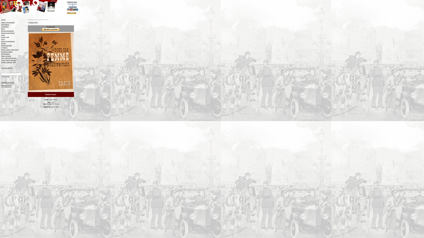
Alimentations (5, 24)
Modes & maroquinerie (8, 41)
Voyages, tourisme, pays (8, 62)
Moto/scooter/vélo (6, 45)
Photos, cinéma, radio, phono (10, 50)
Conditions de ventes (7, 82)
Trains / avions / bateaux (8, 60)
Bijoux (3, 29)
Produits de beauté (6, 52)
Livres (3, 39)
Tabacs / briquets (6, 56)
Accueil (3, 19)
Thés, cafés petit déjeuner (9, 58)
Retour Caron (33, 22)
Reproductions (5, 54)
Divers (3, 35)
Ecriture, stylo (5, 37)
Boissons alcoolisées (7, 31)
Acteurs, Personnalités (8, 22)
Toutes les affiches (6, 68)
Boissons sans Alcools (7, 33)
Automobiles (5, 27)
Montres (3, 43)
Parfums (4, 47)
